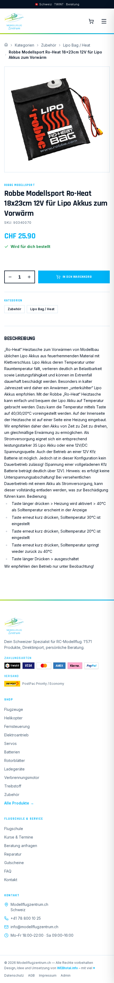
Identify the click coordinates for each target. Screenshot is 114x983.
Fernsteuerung (17, 726)
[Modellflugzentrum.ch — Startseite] (14, 21)
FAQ (7, 871)
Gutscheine (14, 862)
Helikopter (13, 718)
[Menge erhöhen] (29, 277)
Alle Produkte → (19, 803)
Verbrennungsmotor (21, 777)
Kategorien (24, 45)
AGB (31, 975)
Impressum (47, 975)
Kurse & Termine (18, 837)
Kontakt (10, 879)
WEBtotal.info (67, 968)
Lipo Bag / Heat (76, 45)
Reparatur (12, 854)
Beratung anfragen (20, 845)
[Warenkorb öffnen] (91, 21)
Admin (66, 975)
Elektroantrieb (16, 735)
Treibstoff (12, 786)
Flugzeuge (13, 709)
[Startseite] (57, 625)
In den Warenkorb (77, 277)
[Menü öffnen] (104, 21)
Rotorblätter (14, 760)
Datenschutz (14, 975)
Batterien (12, 752)
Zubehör (48, 45)
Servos (10, 743)
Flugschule (13, 828)
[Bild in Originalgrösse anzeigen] (57, 119)
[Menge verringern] (10, 277)
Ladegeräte (14, 769)
